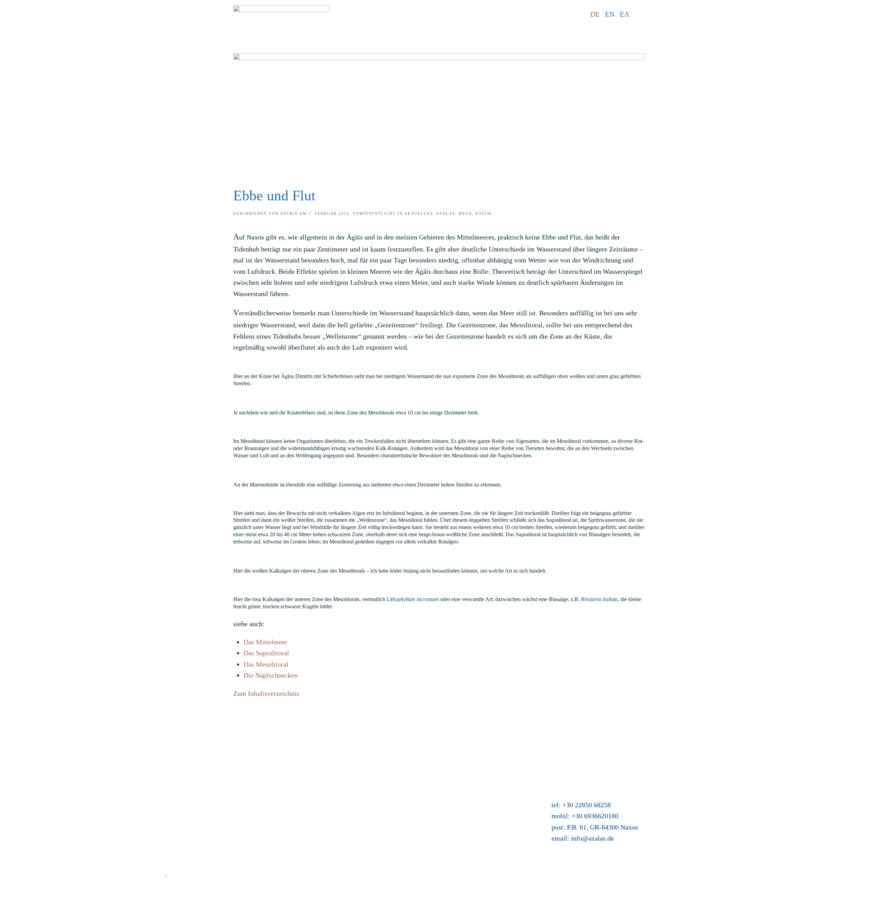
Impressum (180, 793)
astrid (289, 213)
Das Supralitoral (266, 653)
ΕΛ (624, 14)
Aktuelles (418, 213)
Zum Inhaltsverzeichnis (266, 693)
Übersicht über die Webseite (204, 837)
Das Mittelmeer (265, 642)
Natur (483, 213)
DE (595, 14)
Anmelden (370, 826)
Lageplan (368, 781)
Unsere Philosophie (192, 826)
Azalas (445, 213)
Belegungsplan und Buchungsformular (409, 793)
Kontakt (176, 770)
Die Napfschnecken (271, 675)
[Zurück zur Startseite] (281, 14)
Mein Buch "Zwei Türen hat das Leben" (411, 815)
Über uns (177, 815)
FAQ (171, 781)
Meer (465, 213)
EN (610, 14)
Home (173, 759)
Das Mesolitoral (266, 664)
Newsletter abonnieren (196, 848)
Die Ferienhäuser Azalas (390, 770)
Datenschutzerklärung (195, 804)
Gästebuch (370, 804)
